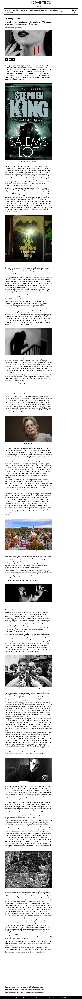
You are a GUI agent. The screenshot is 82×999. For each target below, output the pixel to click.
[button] (6, 59)
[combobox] (65, 11)
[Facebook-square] (73, 10)
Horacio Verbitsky (20, 10)
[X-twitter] (76, 10)
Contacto (54, 10)
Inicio (7, 10)
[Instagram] (74, 13)
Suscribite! (9, 13)
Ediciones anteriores (38, 10)
